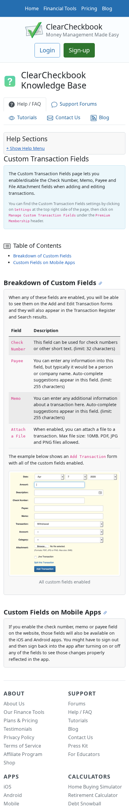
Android (13, 795)
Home (32, 8)
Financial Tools (60, 8)
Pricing (89, 8)
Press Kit (78, 745)
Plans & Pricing (21, 720)
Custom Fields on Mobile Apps (44, 262)
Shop (9, 762)
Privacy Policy (19, 737)
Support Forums (78, 104)
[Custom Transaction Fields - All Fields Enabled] (64, 523)
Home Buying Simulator (95, 786)
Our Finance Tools (24, 712)
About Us (14, 703)
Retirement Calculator (93, 795)
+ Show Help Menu (25, 148)
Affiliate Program (23, 754)
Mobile (11, 803)
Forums (77, 703)
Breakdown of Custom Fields (42, 256)
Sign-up (79, 50)
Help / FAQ (29, 104)
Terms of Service (22, 745)
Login (47, 50)
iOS (7, 786)
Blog (107, 8)
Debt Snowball (84, 803)
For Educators (84, 754)
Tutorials (27, 117)
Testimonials (18, 729)
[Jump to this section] (101, 283)
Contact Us (68, 117)
